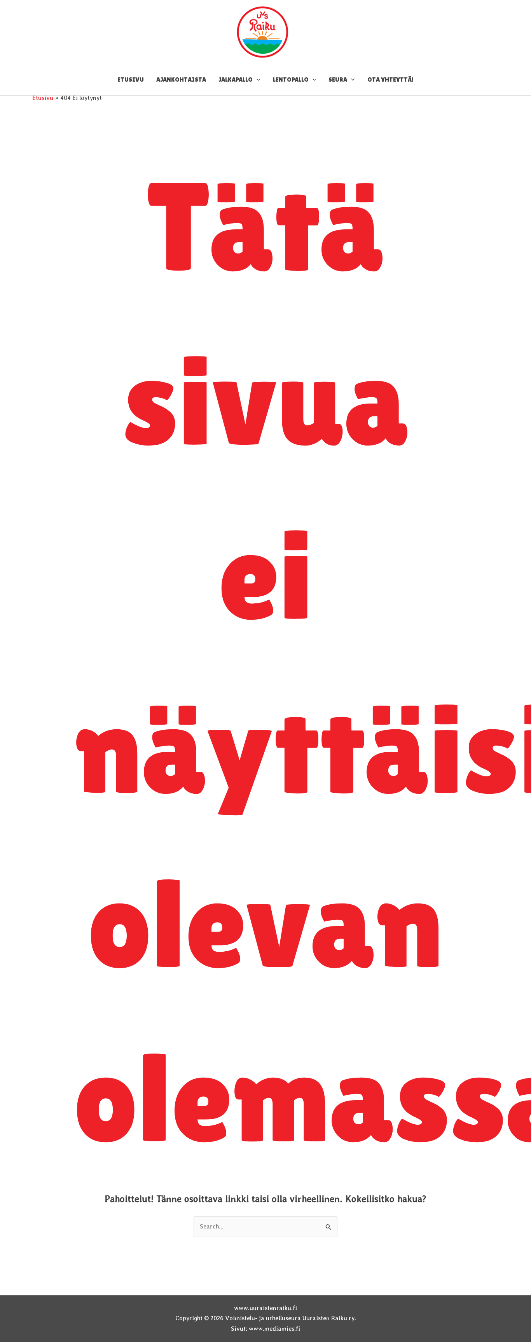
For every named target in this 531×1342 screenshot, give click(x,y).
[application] (256, 79)
